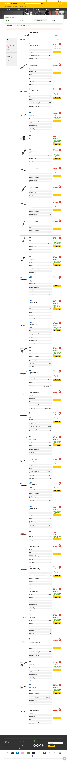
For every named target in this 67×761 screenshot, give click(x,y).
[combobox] (13, 20)
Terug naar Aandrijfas (9, 34)
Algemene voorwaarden (22, 742)
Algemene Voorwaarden (36, 759)
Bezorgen (5, 744)
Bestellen (5, 741)
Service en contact (21, 741)
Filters (24, 35)
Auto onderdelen (8, 6)
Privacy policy (21, 744)
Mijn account (6, 747)
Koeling (38, 9)
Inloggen (60, 6)
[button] (8, 51)
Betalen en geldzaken (7, 742)
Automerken (15, 6)
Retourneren (6, 745)
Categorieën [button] (8, 53)
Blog (19, 748)
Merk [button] (7, 39)
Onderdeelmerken (22, 6)
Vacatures (20, 747)
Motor (8, 9)
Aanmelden (51, 745)
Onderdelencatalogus (9, 25)
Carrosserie (28, 9)
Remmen (48, 9)
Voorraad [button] (8, 60)
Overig (57, 9)
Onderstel (18, 9)
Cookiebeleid (21, 745)
